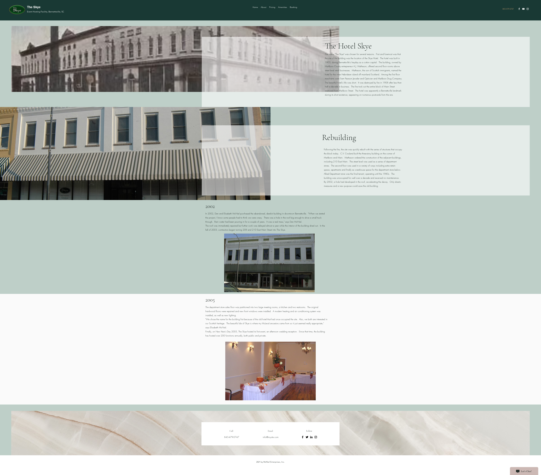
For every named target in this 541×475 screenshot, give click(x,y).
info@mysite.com (271, 437)
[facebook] (519, 8)
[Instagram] (315, 437)
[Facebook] (302, 437)
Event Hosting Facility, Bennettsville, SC (45, 11)
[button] (269, 263)
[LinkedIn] (311, 437)
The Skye (33, 7)
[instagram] (527, 8)
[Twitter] (307, 437)
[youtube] (523, 8)
